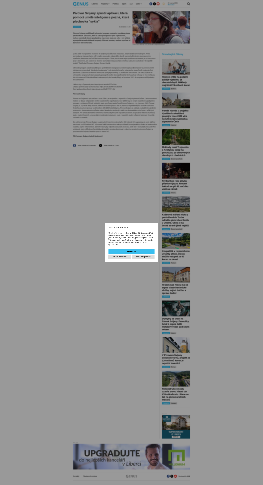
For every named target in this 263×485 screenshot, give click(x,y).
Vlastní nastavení (119, 257)
